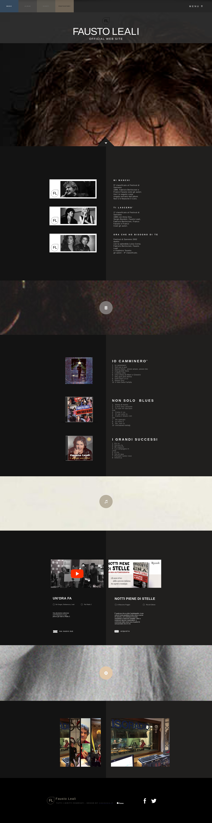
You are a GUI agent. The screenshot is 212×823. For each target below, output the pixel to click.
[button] (195, 6)
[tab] (64, 742)
